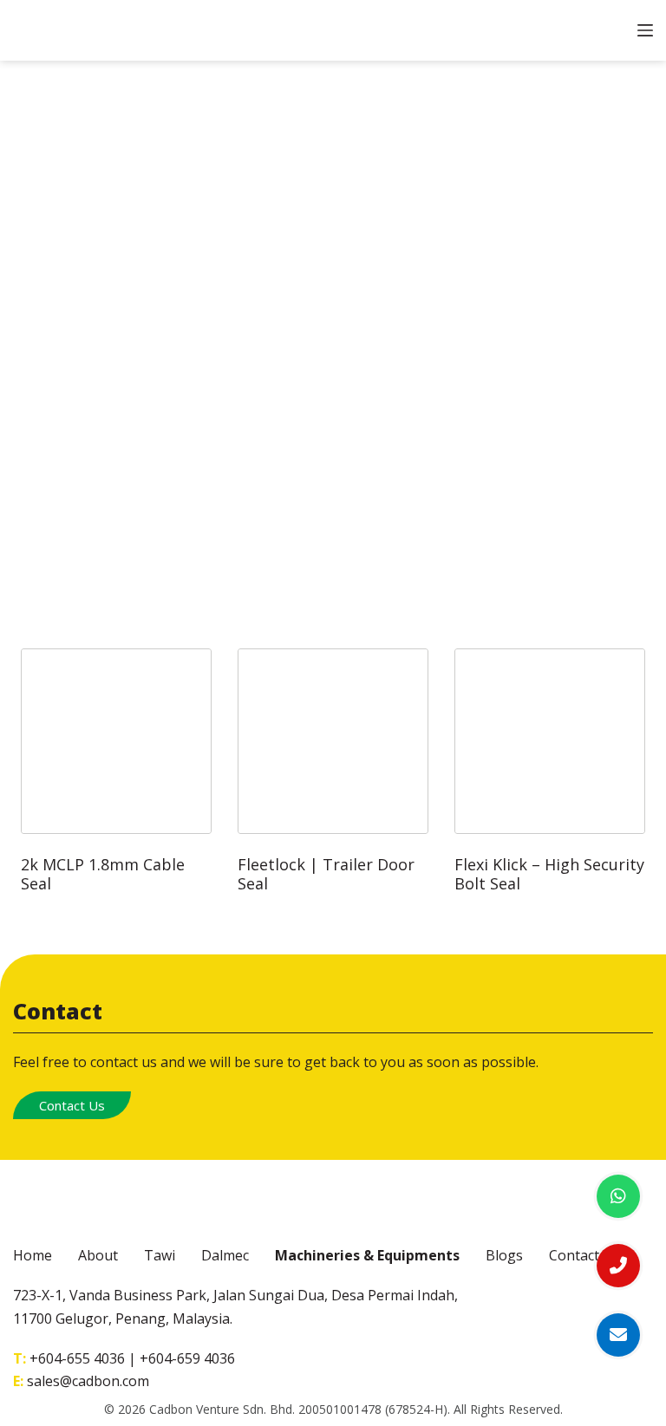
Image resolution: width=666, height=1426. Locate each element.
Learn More (116, 647)
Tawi (159, 1255)
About (98, 1255)
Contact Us (72, 1105)
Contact (574, 1255)
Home (32, 1255)
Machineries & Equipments (367, 1255)
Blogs (504, 1255)
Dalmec (225, 1255)
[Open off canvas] (645, 30)
